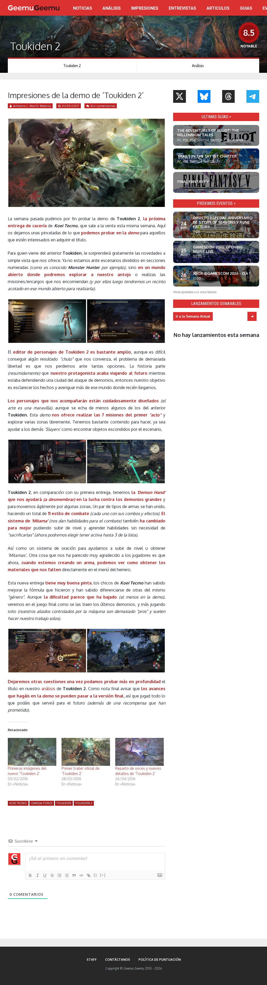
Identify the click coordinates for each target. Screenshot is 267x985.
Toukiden (64, 803)
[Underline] (44, 875)
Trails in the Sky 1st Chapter (207, 156)
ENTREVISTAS (182, 8)
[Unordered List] (66, 875)
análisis (48, 688)
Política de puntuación (159, 960)
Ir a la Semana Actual (193, 316)
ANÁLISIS (111, 8)
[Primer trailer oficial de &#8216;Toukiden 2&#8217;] (86, 752)
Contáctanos (117, 960)
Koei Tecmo (18, 803)
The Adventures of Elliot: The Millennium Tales (208, 132)
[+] (103, 875)
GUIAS (246, 8)
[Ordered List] (59, 875)
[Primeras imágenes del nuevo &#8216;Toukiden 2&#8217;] (32, 752)
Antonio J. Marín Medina (32, 106)
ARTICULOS (218, 8)
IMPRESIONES (144, 8)
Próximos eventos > (216, 203)
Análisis (198, 65)
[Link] (88, 875)
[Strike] (52, 875)
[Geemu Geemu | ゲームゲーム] (33, 7)
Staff (92, 960)
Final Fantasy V (193, 181)
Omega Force (41, 803)
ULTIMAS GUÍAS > (216, 116)
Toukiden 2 (72, 65)
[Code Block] (81, 875)
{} (95, 875)
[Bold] (30, 875)
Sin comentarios (103, 106)
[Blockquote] (74, 875)
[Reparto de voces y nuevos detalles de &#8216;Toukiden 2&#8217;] (139, 752)
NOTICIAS (82, 8)
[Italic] (37, 875)
